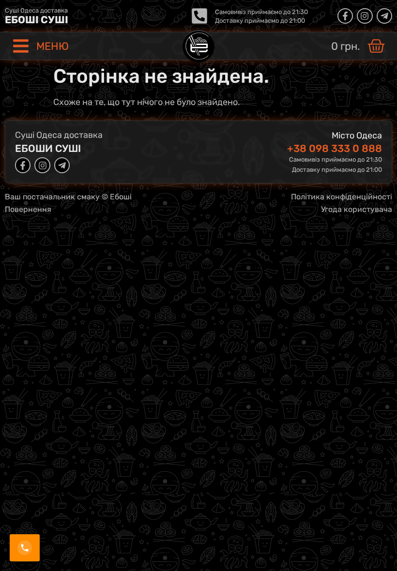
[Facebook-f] (345, 16)
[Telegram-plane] (384, 16)
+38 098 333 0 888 (334, 148)
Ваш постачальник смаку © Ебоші (68, 196)
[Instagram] (364, 16)
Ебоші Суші (36, 20)
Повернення (28, 209)
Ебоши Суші (48, 148)
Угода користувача (356, 209)
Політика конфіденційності (341, 196)
